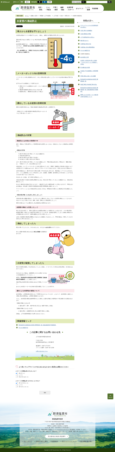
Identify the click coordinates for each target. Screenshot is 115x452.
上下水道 (56, 15)
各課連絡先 (54, 441)
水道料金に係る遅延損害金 (87, 47)
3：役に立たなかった (23, 377)
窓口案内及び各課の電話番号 (56, 436)
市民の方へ (68, 15)
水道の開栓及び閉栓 (85, 34)
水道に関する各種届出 (86, 30)
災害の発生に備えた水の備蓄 (88, 76)
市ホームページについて (69, 441)
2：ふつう (20, 375)
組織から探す (34, 15)
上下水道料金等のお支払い (87, 37)
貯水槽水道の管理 (85, 67)
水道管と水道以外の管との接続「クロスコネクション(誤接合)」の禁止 (89, 62)
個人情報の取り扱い (86, 441)
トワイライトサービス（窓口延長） (66, 429)
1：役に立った (21, 373)
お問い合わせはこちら (42, 351)
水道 (61, 15)
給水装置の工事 (84, 57)
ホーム (27, 15)
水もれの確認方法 (23, 327)
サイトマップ (28, 441)
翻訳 (83, 2)
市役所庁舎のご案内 (42, 441)
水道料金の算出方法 (85, 44)
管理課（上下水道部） (46, 15)
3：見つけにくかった (23, 386)
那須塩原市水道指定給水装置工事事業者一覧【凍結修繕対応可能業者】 (37, 325)
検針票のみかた (84, 40)
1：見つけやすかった (22, 383)
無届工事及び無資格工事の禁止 (88, 84)
